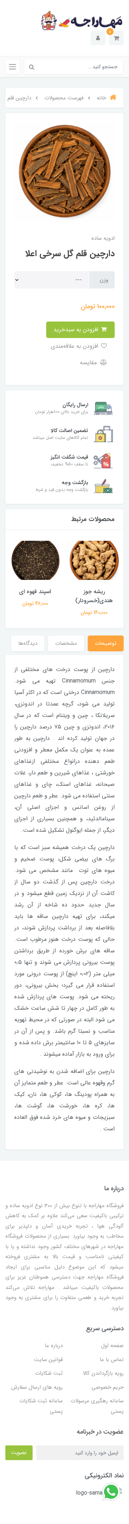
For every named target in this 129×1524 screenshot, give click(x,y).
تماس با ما (112, 1359)
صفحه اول (112, 1345)
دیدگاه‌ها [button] (27, 643)
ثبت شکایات (49, 1373)
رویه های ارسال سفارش (37, 1387)
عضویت (19, 1453)
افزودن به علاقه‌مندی (75, 346)
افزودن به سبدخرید (76, 329)
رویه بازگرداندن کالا (103, 1373)
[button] (116, 38)
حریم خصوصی (107, 1387)
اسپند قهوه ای (35, 591)
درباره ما (54, 1345)
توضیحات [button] (105, 643)
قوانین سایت (48, 1359)
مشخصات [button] (66, 643)
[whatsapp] (111, 1491)
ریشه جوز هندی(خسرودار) (94, 596)
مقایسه (89, 362)
